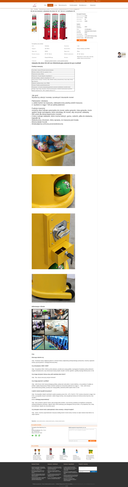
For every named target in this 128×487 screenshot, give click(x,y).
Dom (45, 5)
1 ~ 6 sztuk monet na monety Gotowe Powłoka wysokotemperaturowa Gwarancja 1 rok (54, 475)
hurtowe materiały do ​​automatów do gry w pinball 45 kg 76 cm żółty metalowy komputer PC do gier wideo (90, 458)
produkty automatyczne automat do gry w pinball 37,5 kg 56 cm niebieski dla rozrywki (76, 458)
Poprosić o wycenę (90, 1)
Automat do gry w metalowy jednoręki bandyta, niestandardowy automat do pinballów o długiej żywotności (64, 459)
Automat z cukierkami (53, 464)
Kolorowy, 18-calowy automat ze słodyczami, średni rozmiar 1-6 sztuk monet (54, 471)
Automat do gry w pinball (44, 9)
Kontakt (82, 40)
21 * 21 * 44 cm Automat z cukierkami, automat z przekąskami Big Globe (54, 478)
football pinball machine (50, 421)
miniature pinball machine (60, 421)
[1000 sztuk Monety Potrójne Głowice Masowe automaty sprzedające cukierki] (37, 451)
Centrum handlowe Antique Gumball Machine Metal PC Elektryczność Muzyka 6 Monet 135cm (50, 458)
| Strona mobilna (68, 484)
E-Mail (57, 484)
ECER (66, 486)
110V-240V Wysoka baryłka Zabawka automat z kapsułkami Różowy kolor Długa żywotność (38, 475)
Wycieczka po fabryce (64, 5)
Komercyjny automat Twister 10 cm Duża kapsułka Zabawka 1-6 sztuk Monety (38, 471)
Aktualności (93, 5)
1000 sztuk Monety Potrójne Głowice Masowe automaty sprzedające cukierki (37, 457)
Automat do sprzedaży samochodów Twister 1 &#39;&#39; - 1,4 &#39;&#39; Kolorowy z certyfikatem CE (39, 468)
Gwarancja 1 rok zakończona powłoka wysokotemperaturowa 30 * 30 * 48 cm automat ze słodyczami (55, 468)
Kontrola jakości (73, 5)
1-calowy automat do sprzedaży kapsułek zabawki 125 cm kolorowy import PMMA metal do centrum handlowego (70, 469)
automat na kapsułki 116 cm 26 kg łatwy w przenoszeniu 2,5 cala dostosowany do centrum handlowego (71, 476)
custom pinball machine (41, 421)
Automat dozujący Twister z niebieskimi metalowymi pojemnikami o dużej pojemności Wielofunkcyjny (39, 478)
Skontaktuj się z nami (84, 5)
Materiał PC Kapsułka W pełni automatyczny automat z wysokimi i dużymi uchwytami (70, 479)
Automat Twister (35, 464)
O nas (55, 5)
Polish (98, 1)
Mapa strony (62, 484)
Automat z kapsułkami (69, 464)
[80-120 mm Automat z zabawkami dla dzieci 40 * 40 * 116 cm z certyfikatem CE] (34, 17)
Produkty (50, 5)
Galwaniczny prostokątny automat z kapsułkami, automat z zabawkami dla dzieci (70, 472)
